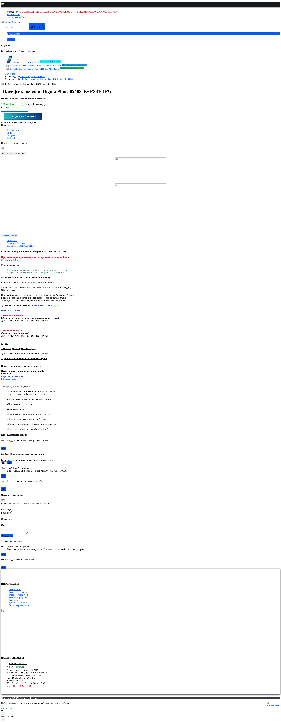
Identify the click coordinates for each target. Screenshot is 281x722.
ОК (3, 448)
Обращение (7, 519)
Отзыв (5, 525)
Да (9, 463)
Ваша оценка (7, 509)
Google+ (11, 135)
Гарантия (13, 600)
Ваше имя (6, 513)
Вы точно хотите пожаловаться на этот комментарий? (28, 460)
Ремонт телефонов (18, 592)
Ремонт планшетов (18, 594)
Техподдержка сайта (19, 605)
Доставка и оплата (18, 602)
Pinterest (11, 138)
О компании (15, 589)
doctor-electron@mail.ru (18, 17)
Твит (9, 132)
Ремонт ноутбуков (18, 597)
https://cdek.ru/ (8, 379)
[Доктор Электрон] (11, 22)
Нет (4, 463)
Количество (7, 107)
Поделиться (7, 125)
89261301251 (13, 14)
